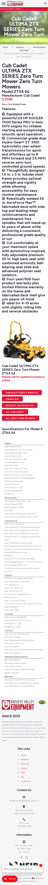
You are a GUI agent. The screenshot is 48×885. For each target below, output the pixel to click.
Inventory (20, 47)
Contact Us (26, 781)
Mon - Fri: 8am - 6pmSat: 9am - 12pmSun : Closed (24, 848)
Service (24, 768)
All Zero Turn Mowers (20, 418)
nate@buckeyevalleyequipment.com (24, 801)
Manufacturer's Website (22, 392)
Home (5, 47)
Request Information (20, 405)
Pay (22, 777)
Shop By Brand (39, 47)
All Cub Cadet (15, 412)
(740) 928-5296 (24, 826)
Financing (12, 399)
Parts (23, 773)
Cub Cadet (24, 50)
